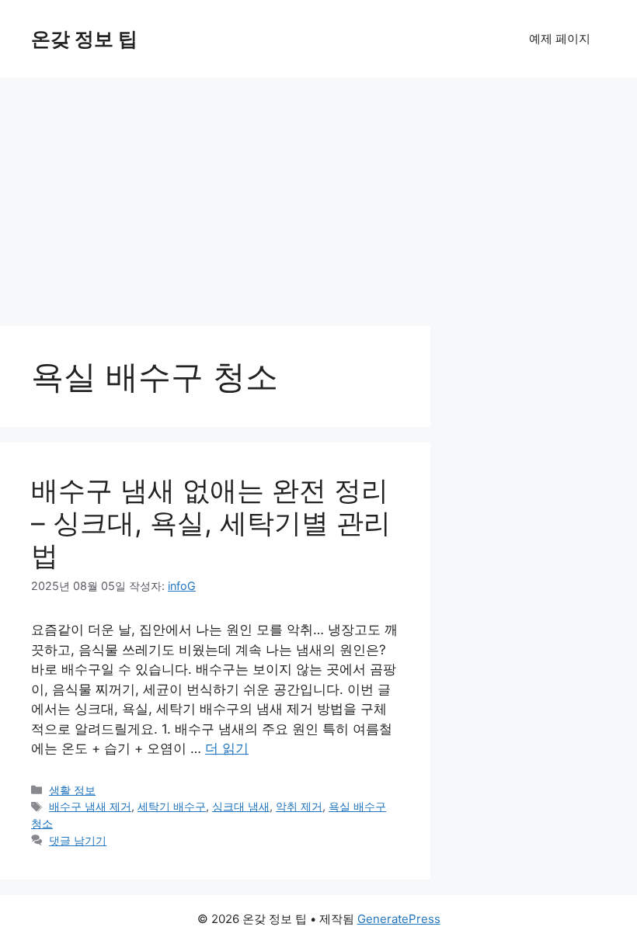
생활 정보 (72, 789)
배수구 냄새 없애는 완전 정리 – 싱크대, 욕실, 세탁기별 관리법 (211, 522)
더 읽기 (227, 748)
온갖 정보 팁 (84, 38)
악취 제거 (299, 806)
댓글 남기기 (77, 840)
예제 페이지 (559, 38)
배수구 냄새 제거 (90, 806)
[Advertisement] (318, 194)
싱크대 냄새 (241, 806)
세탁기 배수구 (171, 806)
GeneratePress (398, 918)
